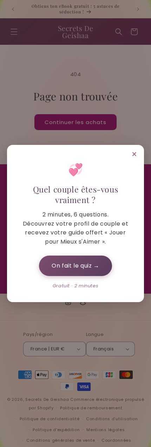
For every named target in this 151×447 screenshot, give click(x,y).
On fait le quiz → (75, 266)
